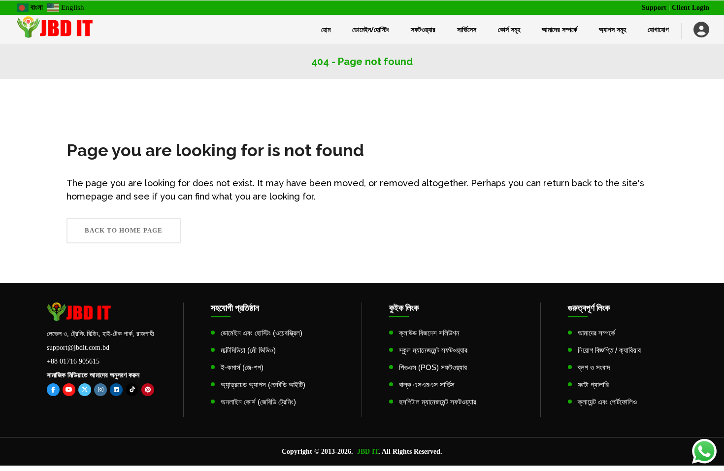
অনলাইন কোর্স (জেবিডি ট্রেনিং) (258, 402)
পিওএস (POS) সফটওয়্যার (433, 367)
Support (654, 7)
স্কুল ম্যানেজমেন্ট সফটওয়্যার (433, 350)
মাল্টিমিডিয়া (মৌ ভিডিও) (248, 350)
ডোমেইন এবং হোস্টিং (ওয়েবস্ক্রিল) (261, 333)
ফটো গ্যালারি (593, 384)
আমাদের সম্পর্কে (596, 333)
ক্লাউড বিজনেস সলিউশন (429, 333)
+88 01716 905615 (73, 361)
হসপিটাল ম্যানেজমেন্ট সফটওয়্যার (437, 402)
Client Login (690, 7)
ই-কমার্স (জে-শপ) (242, 367)
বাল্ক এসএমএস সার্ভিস (427, 384)
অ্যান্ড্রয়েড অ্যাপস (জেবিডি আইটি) (263, 384)
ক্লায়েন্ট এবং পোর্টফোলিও (607, 402)
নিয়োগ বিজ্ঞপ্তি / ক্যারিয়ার (609, 350)
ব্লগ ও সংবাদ (594, 367)
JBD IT (367, 451)
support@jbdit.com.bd (78, 347)
